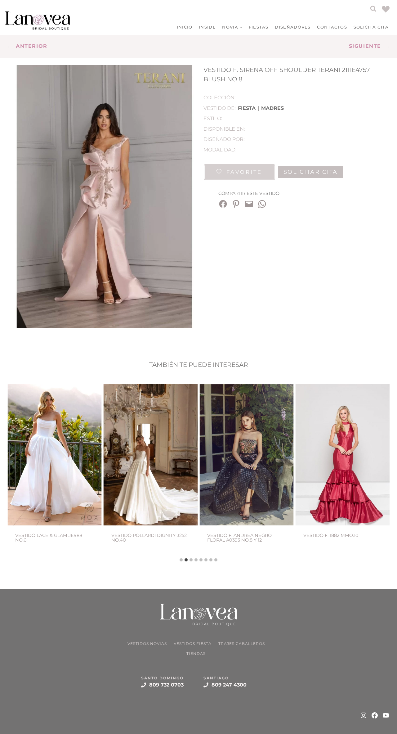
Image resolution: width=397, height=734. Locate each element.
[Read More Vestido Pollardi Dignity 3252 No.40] (151, 454)
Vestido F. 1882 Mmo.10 (331, 535)
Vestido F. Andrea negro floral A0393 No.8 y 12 (239, 537)
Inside (207, 27)
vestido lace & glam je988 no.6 (48, 537)
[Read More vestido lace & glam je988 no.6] (54, 454)
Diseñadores (292, 27)
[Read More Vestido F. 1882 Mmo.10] (343, 454)
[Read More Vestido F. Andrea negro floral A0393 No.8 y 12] (246, 454)
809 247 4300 (229, 685)
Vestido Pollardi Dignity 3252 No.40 (149, 537)
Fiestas (259, 27)
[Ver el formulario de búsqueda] (373, 8)
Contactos (332, 27)
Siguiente (365, 46)
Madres (272, 108)
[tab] (181, 559)
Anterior (31, 46)
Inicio (185, 27)
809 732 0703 (166, 685)
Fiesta (247, 108)
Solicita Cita (371, 27)
